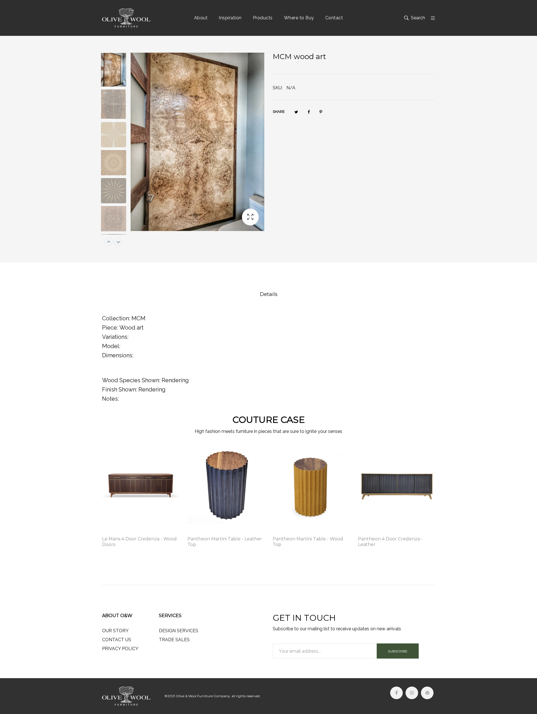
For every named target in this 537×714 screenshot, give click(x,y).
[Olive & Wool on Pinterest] (427, 693)
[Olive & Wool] (126, 17)
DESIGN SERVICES (178, 630)
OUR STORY (115, 630)
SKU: (277, 87)
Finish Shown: (119, 389)
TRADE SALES (174, 639)
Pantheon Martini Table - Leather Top (224, 541)
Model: (111, 346)
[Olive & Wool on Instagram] (412, 693)
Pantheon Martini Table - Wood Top (308, 541)
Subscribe (398, 651)
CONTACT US (116, 639)
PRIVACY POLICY (120, 648)
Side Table (197, 531)
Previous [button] (109, 241)
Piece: (110, 327)
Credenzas (113, 531)
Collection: (116, 318)
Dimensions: (117, 355)
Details (268, 294)
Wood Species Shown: (131, 380)
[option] (116, 71)
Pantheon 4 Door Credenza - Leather (390, 541)
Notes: (110, 398)
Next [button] (118, 241)
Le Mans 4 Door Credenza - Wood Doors (139, 541)
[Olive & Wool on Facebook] (396, 693)
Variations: (115, 336)
